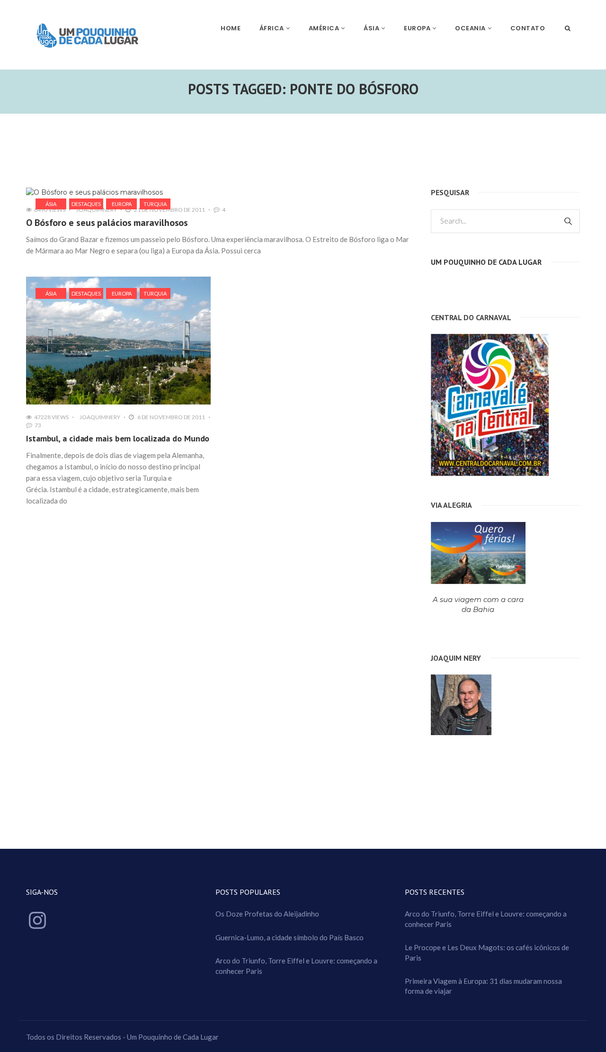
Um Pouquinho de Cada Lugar (486, 262)
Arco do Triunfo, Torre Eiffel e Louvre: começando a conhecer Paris (296, 965)
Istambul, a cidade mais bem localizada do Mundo (117, 438)
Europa (122, 204)
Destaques (86, 204)
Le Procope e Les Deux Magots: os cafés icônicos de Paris (487, 952)
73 (38, 425)
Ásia (50, 204)
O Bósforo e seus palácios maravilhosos (107, 222)
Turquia (155, 204)
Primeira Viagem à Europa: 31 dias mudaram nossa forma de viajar (483, 986)
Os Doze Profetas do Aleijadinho (267, 913)
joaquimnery (96, 209)
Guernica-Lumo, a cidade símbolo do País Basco (289, 937)
